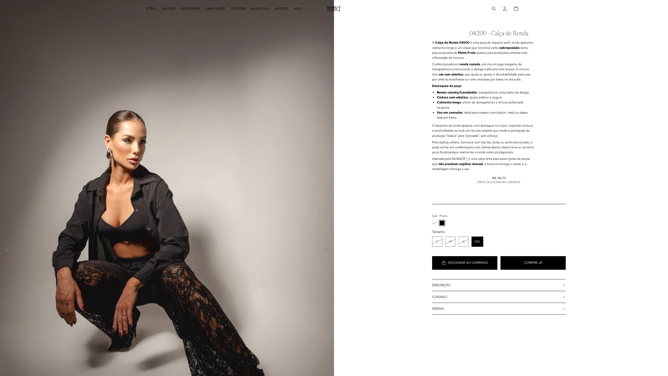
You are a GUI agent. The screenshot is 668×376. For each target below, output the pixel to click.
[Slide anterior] (5, 250)
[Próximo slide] (328, 250)
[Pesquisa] (493, 8)
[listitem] (297, 8)
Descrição (441, 285)
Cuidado (439, 297)
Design (438, 309)
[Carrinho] (516, 8)
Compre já (533, 263)
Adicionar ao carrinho (468, 263)
